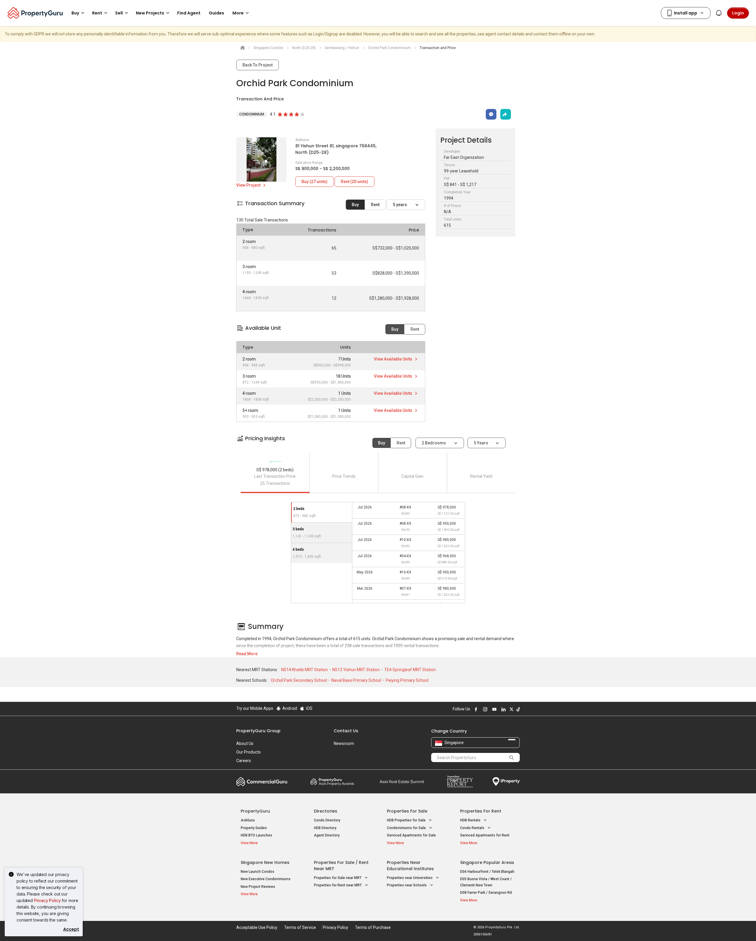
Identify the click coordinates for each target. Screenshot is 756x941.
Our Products (248, 752)
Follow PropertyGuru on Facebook (475, 709)
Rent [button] (97, 13)
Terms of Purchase (373, 927)
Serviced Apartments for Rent (484, 835)
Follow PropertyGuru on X (510, 709)
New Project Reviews (258, 887)
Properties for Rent (480, 811)
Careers (243, 760)
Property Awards (332, 781)
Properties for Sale (407, 811)
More (238, 13)
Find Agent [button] (189, 13)
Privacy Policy (47, 900)
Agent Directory (327, 835)
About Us (244, 743)
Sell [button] (119, 13)
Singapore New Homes (265, 862)
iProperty (506, 781)
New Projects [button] (150, 13)
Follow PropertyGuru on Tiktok (517, 709)
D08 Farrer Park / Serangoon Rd (486, 893)
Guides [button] (216, 13)
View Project (248, 185)
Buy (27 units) (315, 181)
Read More (247, 653)
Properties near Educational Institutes (410, 866)
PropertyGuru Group (258, 731)
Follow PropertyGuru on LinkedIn (502, 709)
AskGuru (248, 820)
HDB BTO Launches (256, 835)
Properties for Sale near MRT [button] (338, 878)
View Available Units (393, 359)
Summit (402, 781)
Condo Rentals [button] (472, 828)
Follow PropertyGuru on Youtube (493, 709)
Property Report (460, 781)
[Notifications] (719, 13)
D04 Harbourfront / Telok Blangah (487, 872)
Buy (355, 204)
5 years (400, 204)
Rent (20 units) (354, 181)
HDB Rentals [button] (470, 820)
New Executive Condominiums (266, 879)
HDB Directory (325, 828)
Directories (325, 811)
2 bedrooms (434, 443)
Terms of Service (300, 927)
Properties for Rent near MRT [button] (338, 885)
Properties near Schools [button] (407, 885)
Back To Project (257, 65)
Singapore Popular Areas (487, 862)
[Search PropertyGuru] (511, 757)
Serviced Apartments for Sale (411, 835)
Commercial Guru (261, 781)
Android (289, 708)
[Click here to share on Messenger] (491, 114)
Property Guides (254, 828)
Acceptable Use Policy (256, 927)
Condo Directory (327, 820)
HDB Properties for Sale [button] (406, 820)
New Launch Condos (257, 872)
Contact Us (346, 731)
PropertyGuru (255, 811)
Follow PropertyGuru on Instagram (484, 709)
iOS (308, 708)
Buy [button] (75, 13)
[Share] (505, 114)
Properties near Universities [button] (410, 878)
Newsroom (344, 743)
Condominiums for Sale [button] (407, 828)
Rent (375, 204)
